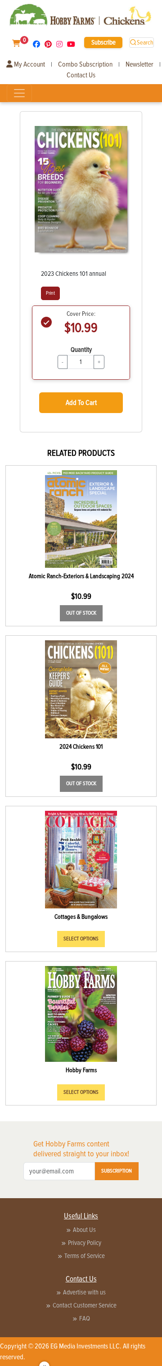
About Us (84, 1230)
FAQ (84, 1318)
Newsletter (139, 64)
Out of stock (81, 613)
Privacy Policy (84, 1243)
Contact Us (81, 75)
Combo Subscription (85, 64)
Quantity (81, 350)
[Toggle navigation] (19, 93)
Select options (81, 938)
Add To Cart (81, 402)
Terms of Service (84, 1256)
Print (50, 293)
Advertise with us (84, 1292)
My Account (29, 64)
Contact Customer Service (85, 1305)
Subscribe (103, 42)
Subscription (116, 1171)
